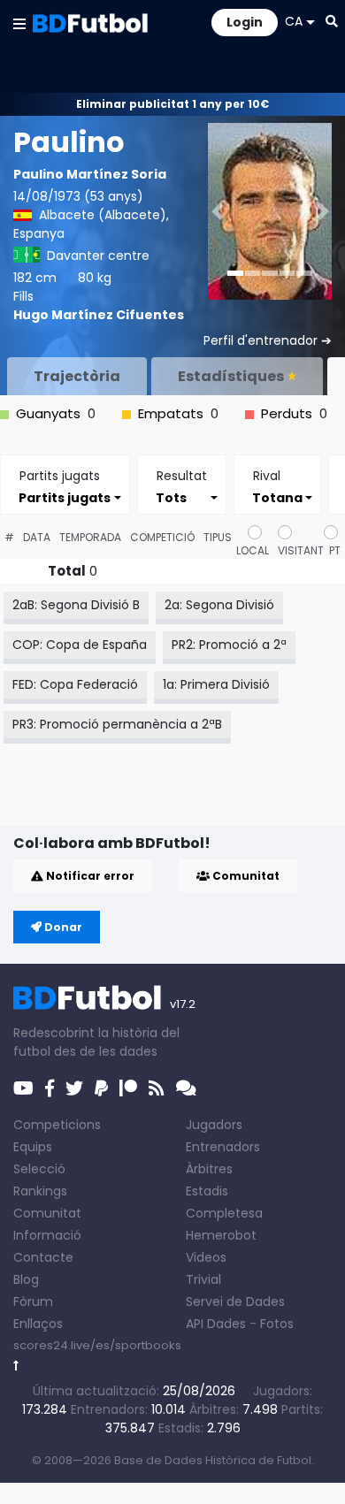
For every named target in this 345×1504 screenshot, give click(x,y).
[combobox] (65, 497)
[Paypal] (101, 1088)
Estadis (207, 1191)
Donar (62, 927)
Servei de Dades (235, 1301)
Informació (47, 1235)
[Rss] (157, 1088)
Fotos (277, 1323)
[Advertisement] (179, 797)
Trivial (203, 1279)
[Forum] (186, 1088)
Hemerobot (221, 1235)
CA (294, 21)
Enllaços (38, 1323)
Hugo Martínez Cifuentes (98, 315)
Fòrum (33, 1301)
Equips (32, 1147)
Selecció (39, 1169)
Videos (206, 1257)
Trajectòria (77, 376)
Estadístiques (231, 376)
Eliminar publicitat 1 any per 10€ (172, 103)
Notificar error (88, 875)
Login (244, 22)
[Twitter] (74, 1088)
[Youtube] (23, 1088)
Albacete (67, 215)
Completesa (224, 1213)
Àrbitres (209, 1169)
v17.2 (183, 1004)
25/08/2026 (199, 1391)
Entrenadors (223, 1147)
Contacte (43, 1257)
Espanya (39, 233)
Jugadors (214, 1125)
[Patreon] (128, 1088)
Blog (26, 1279)
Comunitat (245, 875)
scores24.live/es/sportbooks (97, 1345)
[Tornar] (16, 1365)
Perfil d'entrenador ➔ (267, 340)
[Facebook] (49, 1088)
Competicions (57, 1125)
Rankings (40, 1191)
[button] (19, 23)
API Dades (216, 1323)
